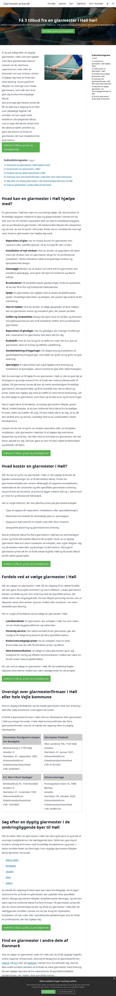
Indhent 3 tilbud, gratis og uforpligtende (18, 147)
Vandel (9, 871)
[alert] (58, 986)
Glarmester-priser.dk (17, 3)
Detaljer (82, 987)
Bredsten (11, 865)
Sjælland (81, 3)
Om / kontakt (96, 3)
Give (8, 877)
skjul (32, 160)
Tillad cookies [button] (48, 992)
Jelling (9, 882)
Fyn (71, 3)
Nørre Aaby (12, 859)
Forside (51, 3)
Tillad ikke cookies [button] (66, 992)
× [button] (114, 978)
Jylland (62, 3)
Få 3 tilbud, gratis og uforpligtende (58, 31)
